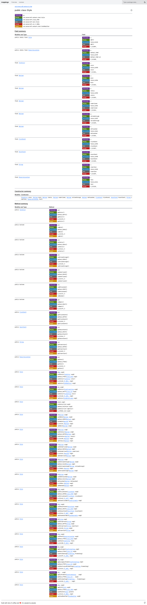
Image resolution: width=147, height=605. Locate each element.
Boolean (21, 75)
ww (59, 534)
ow (59, 504)
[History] (131, 10)
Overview (14, 2)
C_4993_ (66, 498)
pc (59, 585)
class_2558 (69, 494)
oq (59, 489)
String (21, 164)
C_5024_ (66, 381)
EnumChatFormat (68, 398)
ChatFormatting (69, 389)
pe (59, 372)
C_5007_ (66, 513)
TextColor (22, 63)
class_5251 (69, 376)
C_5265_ (66, 543)
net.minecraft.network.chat (23, 6)
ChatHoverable (73, 515)
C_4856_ (66, 396)
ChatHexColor (68, 383)
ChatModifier (72, 596)
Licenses (21, 2)
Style (30, 37)
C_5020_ (66, 594)
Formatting (67, 394)
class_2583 (69, 589)
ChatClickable (73, 500)
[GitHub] (145, 603)
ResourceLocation (33, 50)
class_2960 (69, 538)
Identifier (67, 541)
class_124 (69, 391)
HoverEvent (22, 152)
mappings (5, 2)
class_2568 (69, 509)
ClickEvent (22, 139)
